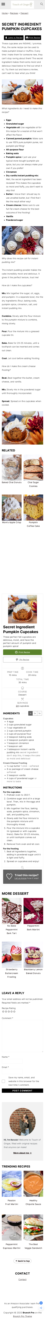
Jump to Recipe (15, 37)
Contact (22, 1279)
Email (5, 1067)
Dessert (24, 13)
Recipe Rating (9, 1008)
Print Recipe (34, 37)
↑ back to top (22, 1261)
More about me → (22, 1153)
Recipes (14, 13)
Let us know (21, 878)
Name (5, 1057)
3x (39, 713)
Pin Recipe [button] (24, 659)
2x (35, 713)
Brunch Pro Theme (22, 1316)
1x (30, 713)
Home (5, 13)
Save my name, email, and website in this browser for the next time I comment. (23, 1081)
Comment (7, 1018)
